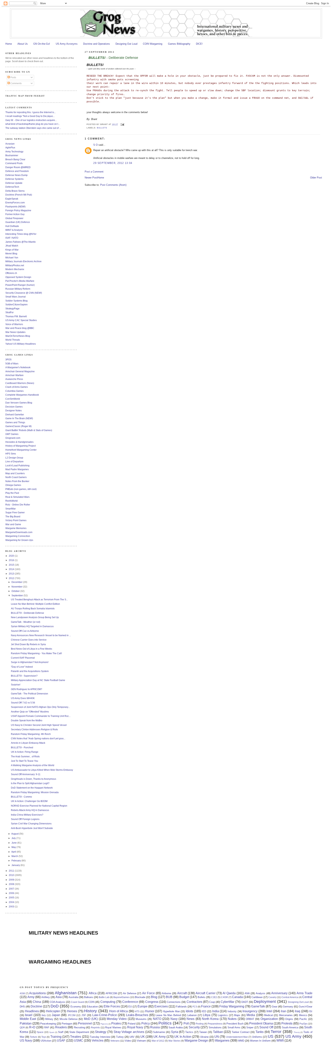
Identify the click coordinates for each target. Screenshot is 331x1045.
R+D (32, 1027)
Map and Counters (15, 473)
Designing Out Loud (126, 43)
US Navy (26, 1040)
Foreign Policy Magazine (18, 210)
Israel (28, 1015)
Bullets (102, 128)
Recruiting (79, 1027)
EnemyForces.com (15, 202)
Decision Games (14, 406)
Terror (276, 1031)
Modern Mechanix (14, 269)
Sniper (249, 1027)
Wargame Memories (15, 528)
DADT (244, 1002)
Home (8, 43)
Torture (33, 1037)
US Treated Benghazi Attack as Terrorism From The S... (39, 599)
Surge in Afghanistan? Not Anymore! (29, 662)
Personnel (85, 1023)
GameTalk (258, 1006)
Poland (131, 1023)
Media (251, 1015)
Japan (56, 1015)
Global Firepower (14, 218)
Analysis (260, 993)
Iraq (297, 1011)
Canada (237, 997)
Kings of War (12, 249)
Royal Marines (113, 1027)
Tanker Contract (241, 1032)
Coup (212, 1002)
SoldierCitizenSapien (16, 304)
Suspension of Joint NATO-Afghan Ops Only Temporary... (40, 707)
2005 (12, 897)
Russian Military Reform (17, 289)
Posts (13, 77)
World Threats (12, 339)
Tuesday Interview (100, 1036)
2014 (12, 569)
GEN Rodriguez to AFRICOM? (26, 689)
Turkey (120, 1036)
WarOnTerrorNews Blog (17, 336)
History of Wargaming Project (20, 445)
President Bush (234, 1023)
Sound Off (266, 1027)
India (215, 1011)
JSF (83, 1015)
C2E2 (214, 997)
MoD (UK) (91, 1018)
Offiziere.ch (11, 273)
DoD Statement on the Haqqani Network (32, 787)
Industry (232, 1011)
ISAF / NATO (11, 238)
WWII (280, 1040)
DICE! (199, 43)
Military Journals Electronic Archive (23, 261)
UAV (131, 1036)
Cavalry (272, 997)
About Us (22, 43)
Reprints (95, 1027)
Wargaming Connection (17, 536)
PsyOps (303, 1023)
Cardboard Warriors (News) (19, 383)
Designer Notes (13, 410)
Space (40, 1032)
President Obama (261, 1023)
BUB (169, 997)
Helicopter (53, 1011)
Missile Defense (69, 1019)
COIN (91, 1002)
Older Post (316, 177)
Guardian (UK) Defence (17, 222)
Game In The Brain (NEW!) (19, 418)
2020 (12, 556)
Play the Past (12, 493)
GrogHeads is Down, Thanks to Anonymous (33, 779)
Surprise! (15, 684)
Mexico (303, 1015)
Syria (174, 1031)
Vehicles (97, 1040)
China (37, 1001)
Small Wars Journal (15, 296)
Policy (145, 1023)
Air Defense (129, 993)
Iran (283, 1011)
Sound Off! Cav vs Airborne (25, 631)
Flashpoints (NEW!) (15, 206)
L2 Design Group (14, 457)
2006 (12, 893)
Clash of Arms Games (16, 387)
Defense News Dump (16, 175)
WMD (241, 1040)
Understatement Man (237, 1037)
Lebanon (192, 1015)
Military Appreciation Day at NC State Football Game (38, 680)
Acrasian (10, 143)
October (15, 591)
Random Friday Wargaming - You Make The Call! (36, 653)
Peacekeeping (48, 1023)
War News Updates (15, 332)
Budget (184, 997)
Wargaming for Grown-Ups (19, 540)
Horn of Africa (118, 1011)
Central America (290, 997)
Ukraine (204, 1036)
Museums (141, 1019)
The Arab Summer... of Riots (25, 756)
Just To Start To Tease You (24, 761)
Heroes (72, 1011)
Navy (174, 1018)
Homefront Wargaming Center (21, 450)
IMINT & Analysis (14, 230)
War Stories (174, 1040)
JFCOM (71, 1015)
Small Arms (234, 1027)
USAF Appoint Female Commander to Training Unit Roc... (40, 716)
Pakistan (26, 1023)
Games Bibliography (179, 43)
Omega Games (13, 485)
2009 (12, 879)
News (190, 1018)
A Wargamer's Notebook (17, 367)
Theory (297, 1032)
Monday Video (117, 1018)
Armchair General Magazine (20, 371)
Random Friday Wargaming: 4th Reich (31, 734)
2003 (12, 906)
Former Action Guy (15, 214)
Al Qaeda (229, 993)
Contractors (194, 1001)
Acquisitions (37, 993)
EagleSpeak (11, 198)
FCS (195, 1006)
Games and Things (15, 422)
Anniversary (279, 993)
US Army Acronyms (67, 43)
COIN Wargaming (152, 43)
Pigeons (104, 1024)
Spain (51, 1032)
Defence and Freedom (17, 171)
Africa (93, 993)
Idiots (189, 1011)
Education (92, 1006)
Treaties (75, 1036)
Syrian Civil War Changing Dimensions (31, 823)
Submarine (159, 1032)
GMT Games (11, 434)
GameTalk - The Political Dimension (29, 693)
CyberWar (227, 1001)
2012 (12, 578)
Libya (206, 1015)
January (15, 865)
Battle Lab (104, 997)
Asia (59, 997)
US (270, 1036)
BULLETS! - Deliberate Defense (27, 613)
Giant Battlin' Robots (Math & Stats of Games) (28, 430)
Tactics (189, 1032)
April (14, 851)
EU (130, 1006)
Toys (43, 1037)
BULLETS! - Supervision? (24, 675)
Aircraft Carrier (205, 993)
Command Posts (14, 163)
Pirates (116, 1023)
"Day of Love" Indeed (22, 666)
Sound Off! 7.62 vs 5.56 (23, 702)
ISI (310, 1011)
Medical (268, 1015)
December (17, 582)
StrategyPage (12, 308)
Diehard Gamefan (14, 414)
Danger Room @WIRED (18, 167)
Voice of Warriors (14, 324)
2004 (12, 902)
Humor (149, 1011)
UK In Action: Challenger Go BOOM (29, 801)
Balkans (88, 997)
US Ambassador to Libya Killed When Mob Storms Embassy (42, 770)
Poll (186, 1023)
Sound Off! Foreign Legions (25, 819)
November (17, 586)
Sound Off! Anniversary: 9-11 (25, 774)
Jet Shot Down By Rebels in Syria (28, 644)
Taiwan (203, 1032)
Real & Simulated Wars (17, 497)
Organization (269, 1018)
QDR (22, 1027)
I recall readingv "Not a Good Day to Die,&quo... (30, 116)
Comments (16, 83)
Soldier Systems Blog (16, 300)
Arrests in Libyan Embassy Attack (28, 743)
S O (95, 144)
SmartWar (10, 508)
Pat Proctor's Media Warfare (19, 281)
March (15, 856)
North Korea (210, 1018)
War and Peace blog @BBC (19, 328)
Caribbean (257, 997)
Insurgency (250, 1011)
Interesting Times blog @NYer (20, 234)
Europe (142, 1006)
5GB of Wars (11, 363)
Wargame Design (196, 1040)
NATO (157, 1018)
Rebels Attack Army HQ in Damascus (30, 810)
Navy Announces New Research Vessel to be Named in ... (41, 635)
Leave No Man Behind (168, 1015)
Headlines (32, 1011)
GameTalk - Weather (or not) (25, 622)
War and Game (13, 524)
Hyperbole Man (171, 1011)
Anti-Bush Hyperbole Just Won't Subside (32, 828)
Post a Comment (94, 171)
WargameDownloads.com (18, 532)
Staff (60, 1032)
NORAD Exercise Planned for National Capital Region (39, 805)
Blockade (140, 997)
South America (290, 1027)
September (17, 595)
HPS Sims (10, 453)
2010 (12, 875)
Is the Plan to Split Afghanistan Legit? (30, 783)
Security (194, 1027)
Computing (107, 1001)
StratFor (9, 312)
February (16, 860)
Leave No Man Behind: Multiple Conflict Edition (35, 604)
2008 (12, 884)
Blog (154, 997)
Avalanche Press (14, 379)
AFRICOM (111, 993)
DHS (22, 1006)
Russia (155, 1027)
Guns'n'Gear (305, 1006)
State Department (79, 1032)
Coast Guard (77, 1002)
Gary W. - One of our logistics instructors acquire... (31, 120)
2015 (12, 565)
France (206, 1006)
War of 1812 (158, 1040)
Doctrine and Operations (96, 43)
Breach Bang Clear (15, 159)
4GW (22, 993)
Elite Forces (112, 1006)
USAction (46, 1040)
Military (49, 1019)
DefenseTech (12, 187)
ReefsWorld (11, 500)
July (13, 838)
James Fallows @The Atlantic (20, 242)
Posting (200, 1023)
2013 (12, 573)
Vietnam (141, 1040)
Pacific (303, 1019)
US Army (293, 1036)
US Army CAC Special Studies (21, 320)
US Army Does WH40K (23, 698)
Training (55, 1036)
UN (216, 1036)
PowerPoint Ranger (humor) (20, 285)
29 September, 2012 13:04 (112, 163)
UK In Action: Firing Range (24, 752)
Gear (274, 1006)
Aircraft (182, 993)
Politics (165, 1023)
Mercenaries (286, 1015)
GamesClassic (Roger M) (18, 426)
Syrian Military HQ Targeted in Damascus (32, 626)
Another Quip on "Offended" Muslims (30, 711)
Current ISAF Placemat (23, 657)
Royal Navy (135, 1027)
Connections (174, 1002)
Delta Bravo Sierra (15, 191)
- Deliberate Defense (113, 58)
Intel (269, 1011)
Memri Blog (11, 253)
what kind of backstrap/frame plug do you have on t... (32, 124)
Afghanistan (66, 993)
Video (128, 1040)
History (90, 1011)
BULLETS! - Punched (22, 747)
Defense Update (13, 183)
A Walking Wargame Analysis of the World (32, 765)
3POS (8, 359)
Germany (288, 1006)
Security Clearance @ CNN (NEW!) (23, 293)
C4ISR (224, 997)
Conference (130, 1001)
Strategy (100, 1031)
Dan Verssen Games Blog (18, 402)
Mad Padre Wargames (17, 469)
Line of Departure (14, 461)
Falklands (181, 1006)
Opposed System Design (18, 277)
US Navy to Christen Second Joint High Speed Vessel (39, 725)
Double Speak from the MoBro (26, 720)
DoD (55, 1006)
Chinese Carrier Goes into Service (29, 639)
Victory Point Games (15, 520)
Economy (75, 1006)
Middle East (28, 1018)
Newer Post (91, 177)
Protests (286, 1023)
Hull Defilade (12, 226)
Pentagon (67, 1023)
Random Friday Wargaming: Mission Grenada (35, 792)
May (13, 847)
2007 (12, 888)
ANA (247, 993)
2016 (12, 560)
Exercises (161, 1006)
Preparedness (215, 1023)
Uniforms (257, 1036)
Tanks (260, 1031)
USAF (61, 1040)
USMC (78, 1040)
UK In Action (182, 1036)
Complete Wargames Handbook (22, 395)
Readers (61, 1027)
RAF (46, 1027)
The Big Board (12, 516)
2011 (12, 870)
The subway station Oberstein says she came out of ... (33, 128)
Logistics (223, 1015)
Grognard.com (12, 438)
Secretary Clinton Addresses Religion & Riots (34, 729)
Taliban (218, 1031)
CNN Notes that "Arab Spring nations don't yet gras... (38, 738)
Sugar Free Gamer (15, 512)
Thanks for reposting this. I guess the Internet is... (30, 112)
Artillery (45, 997)
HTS (137, 1011)
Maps (237, 1015)
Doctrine (36, 1006)
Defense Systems (14, 179)
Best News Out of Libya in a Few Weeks (31, 648)
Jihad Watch (11, 245)
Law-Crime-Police (104, 1015)
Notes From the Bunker (17, 481)
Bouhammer (11, 155)
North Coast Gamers (16, 477)
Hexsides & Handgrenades (19, 442)
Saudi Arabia (176, 1027)
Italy (44, 1015)
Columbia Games (14, 391)
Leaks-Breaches (137, 1015)
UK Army (159, 1036)
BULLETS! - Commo (21, 796)
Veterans (115, 1040)
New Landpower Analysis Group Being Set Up (35, 617)
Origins (289, 1019)
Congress (151, 1001)
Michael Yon (11, 257)
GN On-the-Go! (41, 43)
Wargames (222, 1040)
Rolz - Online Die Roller (17, 504)
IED (204, 1011)
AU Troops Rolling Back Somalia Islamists (33, 608)
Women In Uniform (260, 1040)
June (14, 842)
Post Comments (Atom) (113, 184)
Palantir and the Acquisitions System (30, 671)
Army (30, 997)
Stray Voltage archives (129, 1031)
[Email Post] (122, 124)
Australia (73, 997)
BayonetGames (121, 997)
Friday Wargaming (231, 1006)
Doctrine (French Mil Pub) (18, 194)
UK (142, 1036)
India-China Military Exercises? (27, 814)
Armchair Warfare (14, 375)
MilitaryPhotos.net (14, 265)
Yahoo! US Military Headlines (20, 344)
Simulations (215, 1027)
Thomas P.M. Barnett (16, 316)
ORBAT (250, 1019)
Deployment (265, 1001)
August (15, 833)
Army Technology (14, 151)
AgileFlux (10, 147)
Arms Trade (304, 993)
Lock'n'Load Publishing (17, 465)
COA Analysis (57, 1002)
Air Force (148, 993)
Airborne (166, 993)
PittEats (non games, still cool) (21, 489)
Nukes (232, 1018)
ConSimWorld (12, 399)
